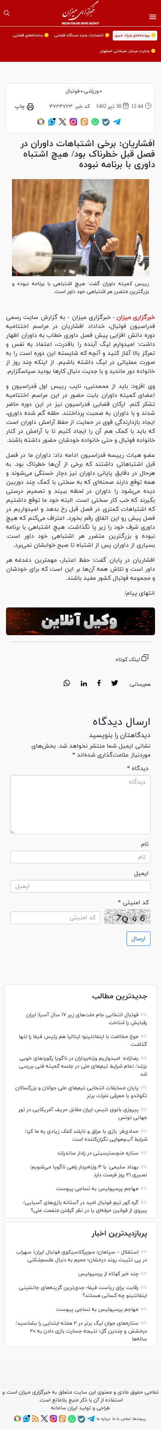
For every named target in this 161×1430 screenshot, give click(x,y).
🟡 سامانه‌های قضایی (31, 35)
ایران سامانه (64, 1408)
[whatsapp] (67, 684)
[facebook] (99, 684)
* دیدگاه (138, 768)
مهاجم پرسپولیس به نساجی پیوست (97, 1188)
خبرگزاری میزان (135, 317)
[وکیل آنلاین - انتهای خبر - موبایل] (80, 621)
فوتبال (73, 91)
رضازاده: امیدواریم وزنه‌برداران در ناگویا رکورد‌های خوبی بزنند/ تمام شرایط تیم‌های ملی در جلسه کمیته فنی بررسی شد (83, 1066)
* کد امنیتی (133, 903)
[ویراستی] (51, 124)
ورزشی (91, 91)
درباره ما (103, 1419)
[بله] (106, 125)
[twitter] (114, 684)
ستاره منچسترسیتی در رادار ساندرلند (98, 1153)
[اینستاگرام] (73, 124)
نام (145, 844)
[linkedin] (83, 684)
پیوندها (139, 1419)
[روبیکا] (41, 124)
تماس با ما (121, 1419)
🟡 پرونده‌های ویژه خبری (135, 35)
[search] (7, 13)
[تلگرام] (117, 124)
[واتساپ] (95, 124)
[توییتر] (62, 124)
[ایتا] (84, 124)
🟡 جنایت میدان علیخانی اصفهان (127, 51)
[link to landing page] (80, 13)
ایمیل (141, 873)
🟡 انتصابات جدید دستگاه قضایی (81, 35)
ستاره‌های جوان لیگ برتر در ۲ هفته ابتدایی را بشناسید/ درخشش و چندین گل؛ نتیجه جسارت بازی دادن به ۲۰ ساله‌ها (81, 1331)
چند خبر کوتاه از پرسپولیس (108, 1273)
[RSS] (35, 1421)
